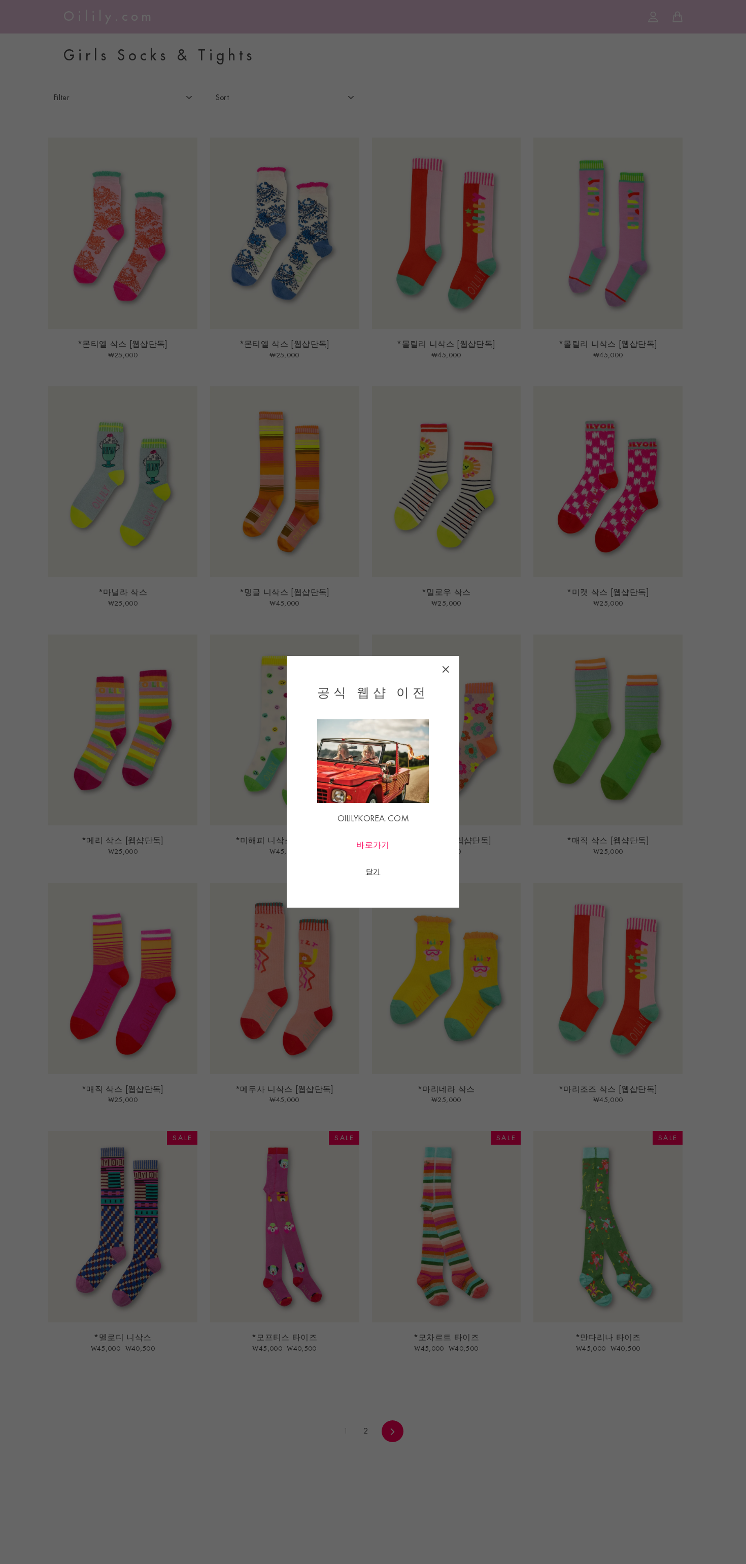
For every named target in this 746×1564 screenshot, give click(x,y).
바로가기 (373, 846)
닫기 (373, 871)
